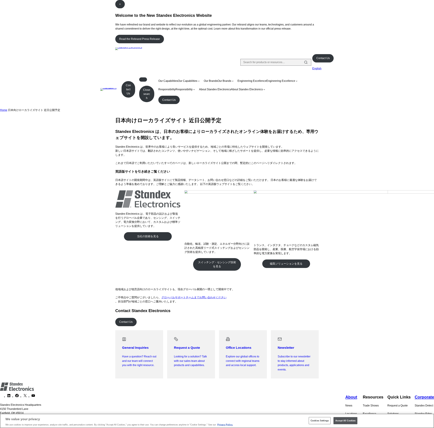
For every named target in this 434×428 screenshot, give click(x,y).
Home (3, 110)
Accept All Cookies (345, 420)
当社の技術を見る (148, 236)
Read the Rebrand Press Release (139, 39)
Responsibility (166, 89)
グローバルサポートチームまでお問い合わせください (193, 297)
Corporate (424, 397)
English (316, 68)
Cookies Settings (320, 420)
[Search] (305, 62)
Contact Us (323, 58)
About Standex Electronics (215, 89)
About (351, 397)
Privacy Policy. (225, 424)
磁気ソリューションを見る (286, 263)
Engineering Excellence (252, 80)
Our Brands (211, 80)
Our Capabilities (168, 80)
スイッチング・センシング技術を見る (217, 264)
